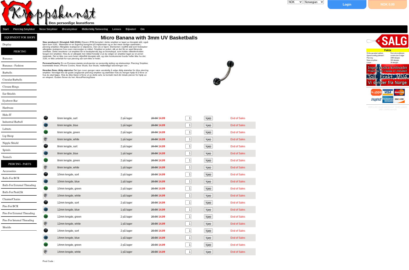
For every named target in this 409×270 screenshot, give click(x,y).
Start (6, 29)
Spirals (6, 150)
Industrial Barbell (13, 122)
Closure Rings (11, 86)
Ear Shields (9, 93)
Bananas (7, 58)
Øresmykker (69, 29)
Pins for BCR (10, 206)
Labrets (7, 129)
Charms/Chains (11, 199)
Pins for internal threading (18, 220)
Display (7, 44)
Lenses (116, 29)
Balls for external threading (19, 185)
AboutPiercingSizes (85, 77)
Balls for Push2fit (13, 192)
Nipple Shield (11, 143)
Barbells (7, 72)
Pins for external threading (19, 213)
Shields (7, 227)
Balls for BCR (11, 178)
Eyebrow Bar (10, 101)
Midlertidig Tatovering (95, 29)
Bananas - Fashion (13, 65)
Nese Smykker (48, 29)
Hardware (8, 108)
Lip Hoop (8, 136)
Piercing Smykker (24, 29)
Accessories (9, 171)
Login (347, 4)
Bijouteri (131, 29)
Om (142, 29)
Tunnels (7, 157)
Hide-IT (7, 115)
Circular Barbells (12, 79)
